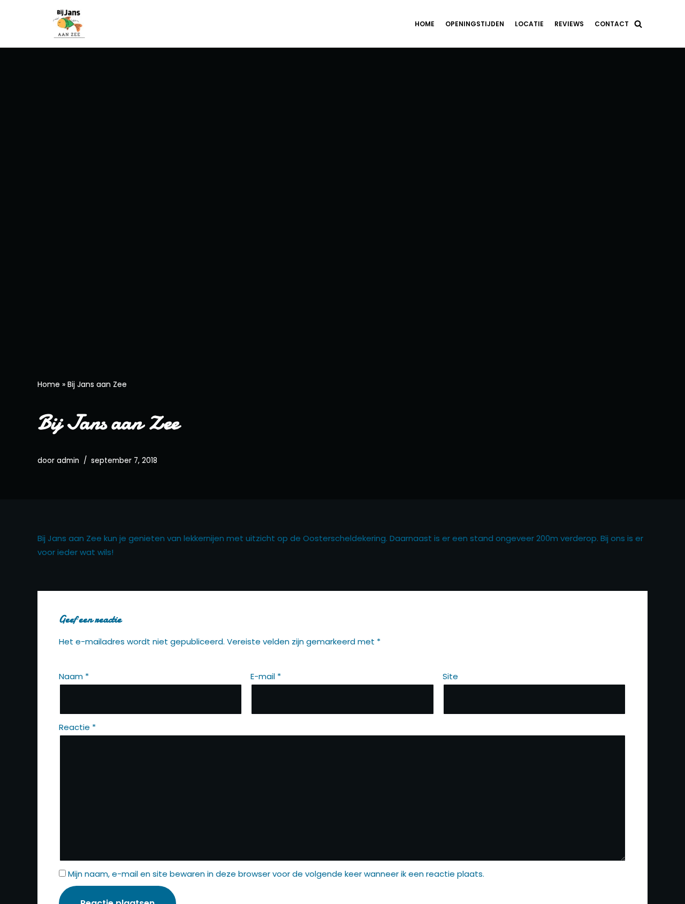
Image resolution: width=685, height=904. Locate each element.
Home (425, 23)
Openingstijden (474, 23)
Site (450, 676)
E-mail (265, 676)
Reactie (77, 727)
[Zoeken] (638, 24)
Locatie (529, 23)
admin (68, 460)
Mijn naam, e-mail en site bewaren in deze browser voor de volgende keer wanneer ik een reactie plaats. (276, 873)
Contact (612, 23)
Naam (74, 676)
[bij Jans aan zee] (72, 24)
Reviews (569, 23)
